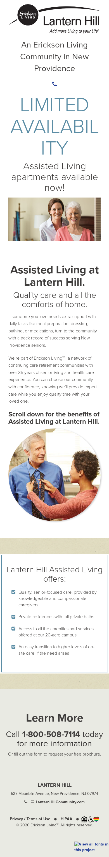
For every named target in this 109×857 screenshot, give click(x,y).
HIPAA (66, 819)
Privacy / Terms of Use (30, 819)
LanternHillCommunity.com (60, 802)
